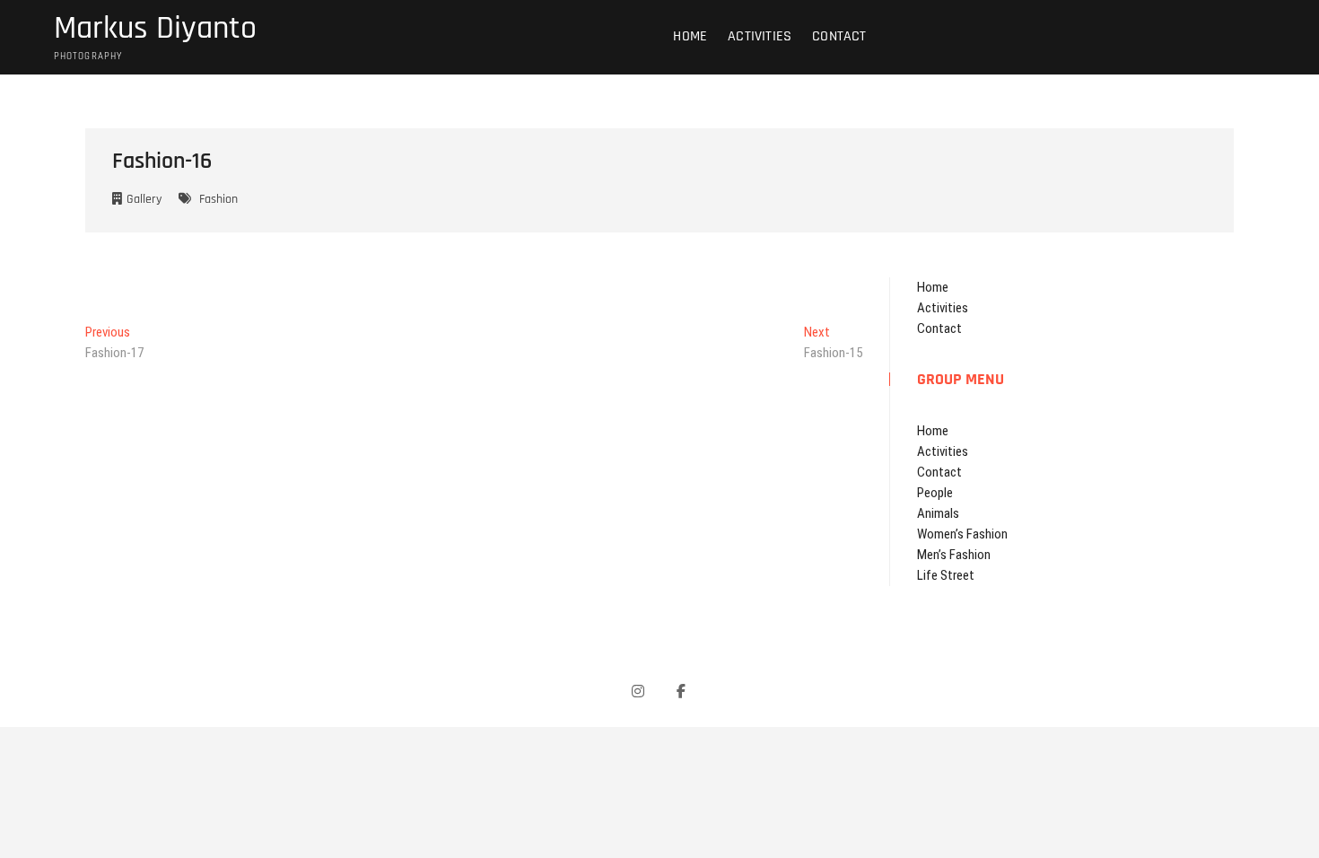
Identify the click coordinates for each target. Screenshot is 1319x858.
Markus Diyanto (155, 28)
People (935, 493)
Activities (759, 36)
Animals (938, 513)
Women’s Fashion (962, 534)
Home (690, 36)
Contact (839, 36)
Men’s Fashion (954, 555)
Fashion (218, 199)
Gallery (144, 199)
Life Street (945, 575)
